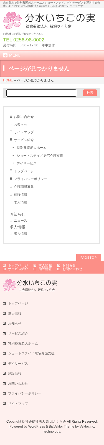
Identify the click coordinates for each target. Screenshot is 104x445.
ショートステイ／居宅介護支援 (40, 156)
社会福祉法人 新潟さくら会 (45, 421)
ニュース (20, 221)
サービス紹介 (24, 140)
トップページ (24, 171)
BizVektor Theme (61, 426)
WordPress (36, 426)
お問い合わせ (24, 117)
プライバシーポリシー (30, 179)
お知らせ (20, 124)
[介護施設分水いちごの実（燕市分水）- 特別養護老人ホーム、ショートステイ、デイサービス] (49, 23)
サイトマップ (24, 132)
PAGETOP (88, 257)
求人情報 (20, 202)
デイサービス (27, 163)
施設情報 (20, 195)
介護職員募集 (24, 187)
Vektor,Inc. (87, 426)
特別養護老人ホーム (32, 148)
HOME (8, 80)
